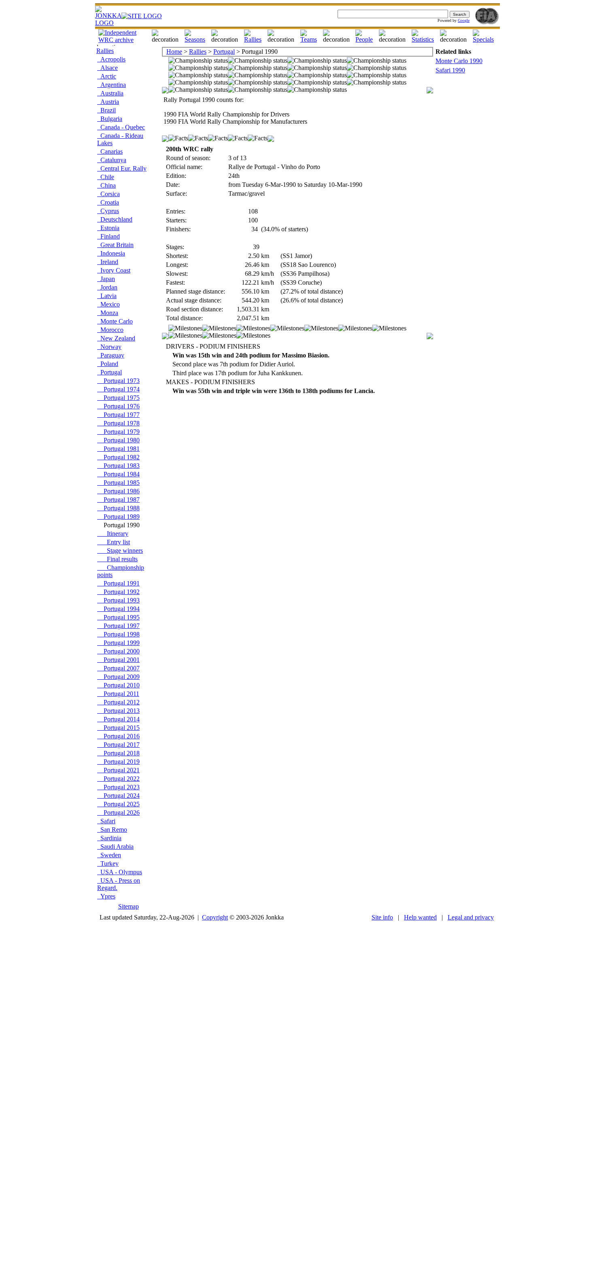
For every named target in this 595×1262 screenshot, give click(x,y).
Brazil (106, 110)
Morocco (110, 329)
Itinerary (112, 533)
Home (174, 51)
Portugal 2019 (118, 761)
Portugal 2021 (118, 770)
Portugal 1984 (118, 474)
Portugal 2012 (118, 702)
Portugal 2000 (118, 651)
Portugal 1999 (118, 642)
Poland (107, 363)
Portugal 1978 (118, 423)
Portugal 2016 (118, 736)
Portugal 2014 (118, 719)
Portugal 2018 (118, 753)
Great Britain (115, 244)
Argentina (111, 84)
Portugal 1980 (118, 440)
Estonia (108, 227)
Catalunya (111, 159)
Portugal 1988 (118, 508)
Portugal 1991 (118, 583)
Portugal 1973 (118, 380)
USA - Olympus (119, 872)
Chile (105, 176)
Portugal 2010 (118, 685)
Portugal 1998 (118, 634)
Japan (106, 278)
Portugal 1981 (118, 448)
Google (464, 20)
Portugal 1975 (118, 397)
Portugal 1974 (118, 389)
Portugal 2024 (118, 795)
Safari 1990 (450, 70)
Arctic (106, 76)
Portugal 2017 (118, 744)
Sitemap (128, 906)
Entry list (113, 542)
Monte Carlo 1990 (459, 60)
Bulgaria (109, 118)
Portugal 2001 (118, 659)
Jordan (107, 287)
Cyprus (108, 210)
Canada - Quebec (121, 127)
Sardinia (109, 838)
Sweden (109, 855)
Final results (117, 559)
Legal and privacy (471, 917)
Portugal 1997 (118, 625)
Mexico (108, 304)
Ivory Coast (113, 270)
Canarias (110, 151)
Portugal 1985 (118, 482)
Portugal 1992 (118, 591)
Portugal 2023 (118, 787)
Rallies (105, 50)
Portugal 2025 (118, 804)
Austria (108, 101)
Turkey (108, 863)
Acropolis (111, 59)
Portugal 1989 (118, 516)
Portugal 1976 (118, 406)
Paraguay (110, 355)
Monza (107, 312)
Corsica (108, 193)
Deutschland (114, 219)
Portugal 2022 (118, 778)
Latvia (107, 295)
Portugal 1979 (118, 431)
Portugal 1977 (118, 414)
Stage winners (120, 550)
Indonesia (111, 253)
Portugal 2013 (118, 710)
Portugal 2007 (118, 668)
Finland (108, 236)
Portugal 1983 (118, 465)
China (106, 185)
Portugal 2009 (118, 676)
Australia (110, 93)
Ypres (106, 896)
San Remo (112, 829)
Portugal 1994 (118, 608)
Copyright (215, 917)
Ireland (107, 261)
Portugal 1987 (118, 499)
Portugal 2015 (118, 727)
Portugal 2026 (118, 812)
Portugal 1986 (118, 491)
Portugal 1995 (118, 617)
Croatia (108, 202)
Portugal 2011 (118, 693)
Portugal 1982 (118, 457)
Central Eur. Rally (122, 168)
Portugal (109, 372)
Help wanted (420, 917)
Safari (106, 821)
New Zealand (116, 338)
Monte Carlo (115, 321)
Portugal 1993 (118, 600)
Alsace (107, 67)
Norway (109, 346)
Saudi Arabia (115, 846)
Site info (382, 917)
